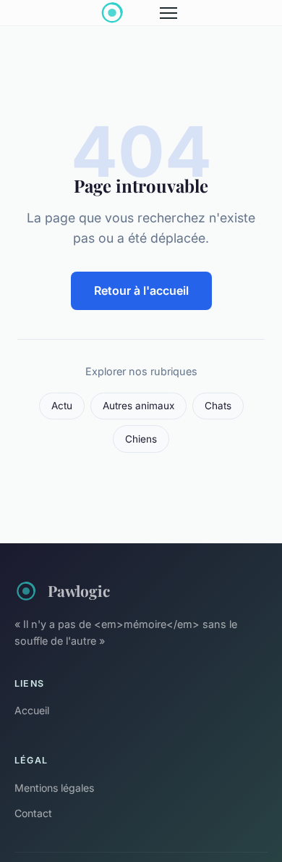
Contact (33, 813)
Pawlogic (79, 590)
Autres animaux (138, 405)
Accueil (31, 710)
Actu (61, 405)
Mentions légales (54, 788)
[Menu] (168, 13)
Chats (218, 405)
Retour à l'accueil (141, 290)
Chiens (141, 439)
